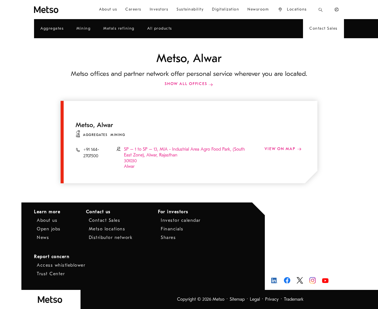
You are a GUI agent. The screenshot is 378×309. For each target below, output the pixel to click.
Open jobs (49, 228)
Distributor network (111, 237)
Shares (168, 237)
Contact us (98, 211)
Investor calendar (181, 220)
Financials (172, 228)
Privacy (272, 299)
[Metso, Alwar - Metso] (60, 9)
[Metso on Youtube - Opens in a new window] (325, 280)
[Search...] (320, 9)
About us (47, 220)
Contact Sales (104, 220)
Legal (255, 299)
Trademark (294, 299)
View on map (281, 148)
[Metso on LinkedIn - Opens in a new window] (274, 280)
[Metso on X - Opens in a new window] (300, 280)
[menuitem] (108, 9)
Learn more (47, 211)
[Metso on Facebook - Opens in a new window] (287, 280)
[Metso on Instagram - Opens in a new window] (312, 280)
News (43, 237)
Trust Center (51, 273)
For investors (173, 211)
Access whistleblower (61, 265)
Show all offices (186, 83)
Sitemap (237, 299)
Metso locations (107, 228)
